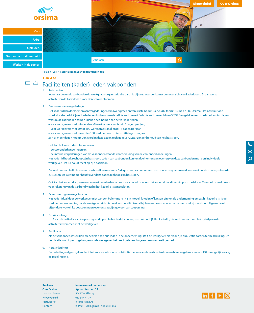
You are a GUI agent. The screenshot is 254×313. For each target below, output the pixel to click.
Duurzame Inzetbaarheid (22, 56)
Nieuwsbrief (202, 3)
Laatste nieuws (51, 293)
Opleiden (33, 48)
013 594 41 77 (83, 297)
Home (45, 71)
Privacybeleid (50, 297)
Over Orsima (229, 3)
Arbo (36, 39)
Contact (47, 306)
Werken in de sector (26, 64)
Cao (36, 31)
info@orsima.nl (84, 301)
